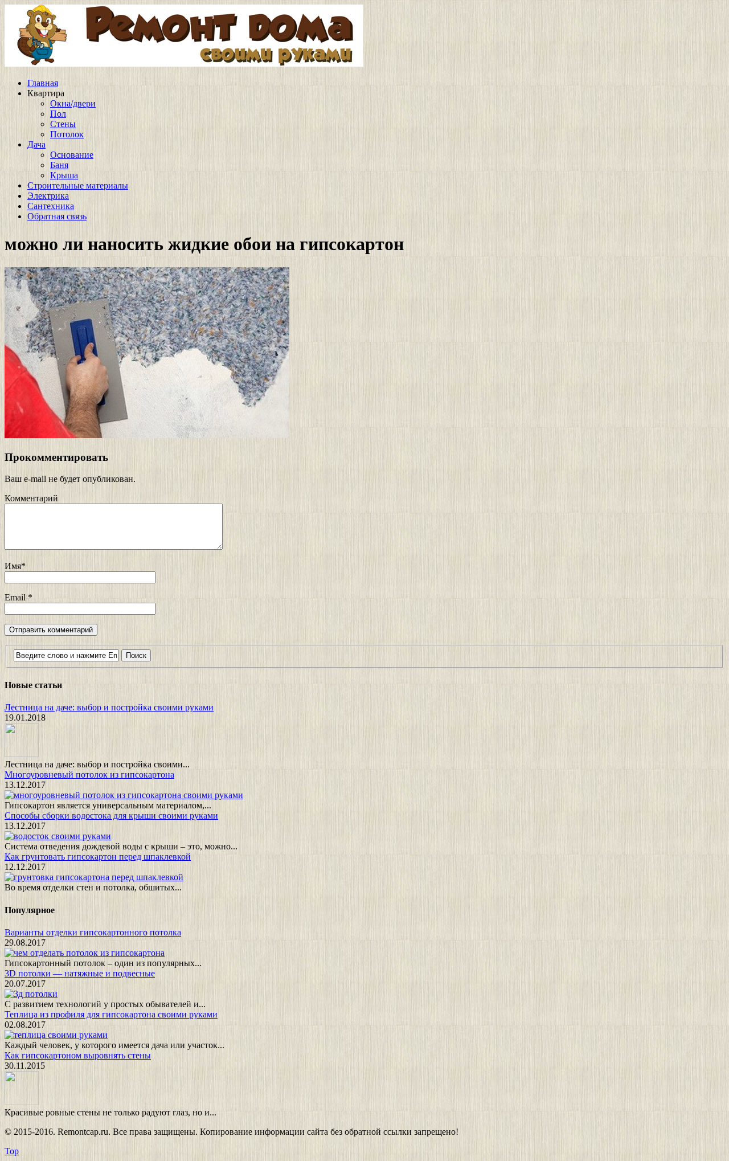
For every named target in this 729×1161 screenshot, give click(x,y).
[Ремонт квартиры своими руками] (184, 63)
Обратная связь (57, 216)
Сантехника (50, 206)
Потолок (67, 134)
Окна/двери (73, 103)
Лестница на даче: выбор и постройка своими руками (109, 707)
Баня (59, 165)
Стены (63, 124)
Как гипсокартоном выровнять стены (78, 1055)
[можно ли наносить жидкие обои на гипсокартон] (147, 435)
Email (16, 597)
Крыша (64, 175)
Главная (42, 83)
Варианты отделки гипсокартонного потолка (93, 932)
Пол (58, 113)
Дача (36, 144)
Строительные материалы (77, 185)
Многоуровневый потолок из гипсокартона (89, 774)
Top (12, 1151)
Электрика (48, 196)
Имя (13, 566)
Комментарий (31, 498)
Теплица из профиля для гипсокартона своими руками (111, 1014)
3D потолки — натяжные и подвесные (80, 973)
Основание (71, 155)
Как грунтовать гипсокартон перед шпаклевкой (98, 856)
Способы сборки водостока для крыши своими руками (111, 815)
